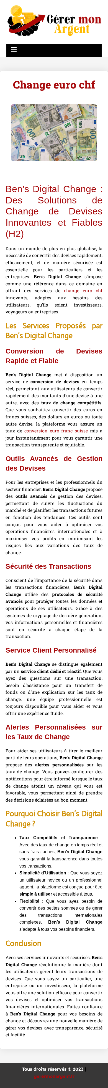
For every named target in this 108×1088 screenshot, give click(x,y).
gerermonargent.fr (54, 1076)
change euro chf (83, 290)
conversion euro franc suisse (56, 430)
